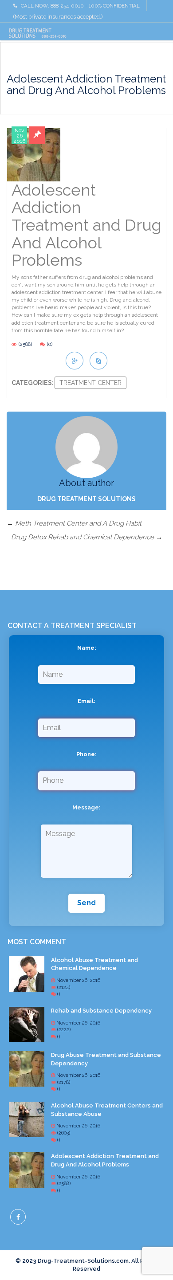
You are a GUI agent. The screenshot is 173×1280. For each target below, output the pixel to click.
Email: (86, 701)
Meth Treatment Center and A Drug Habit (74, 523)
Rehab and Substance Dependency (101, 1010)
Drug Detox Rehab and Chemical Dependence (86, 537)
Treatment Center (90, 382)
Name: (86, 647)
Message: (86, 807)
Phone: (86, 754)
